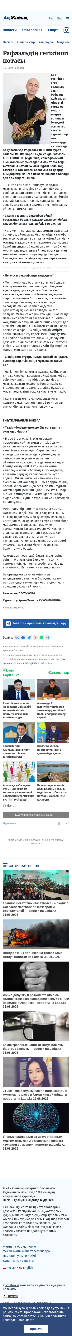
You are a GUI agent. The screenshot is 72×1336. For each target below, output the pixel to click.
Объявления (32, 30)
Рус (51, 18)
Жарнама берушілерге (19, 1246)
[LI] (11, 1277)
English (28, 1267)
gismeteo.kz (11, 1285)
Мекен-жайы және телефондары (26, 1251)
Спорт (53, 30)
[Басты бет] (15, 18)
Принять (36, 1329)
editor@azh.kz (31, 663)
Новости (10, 30)
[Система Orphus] (10, 1296)
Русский (12, 1267)
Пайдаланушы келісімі (19, 1256)
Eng (59, 18)
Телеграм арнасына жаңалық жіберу (39, 623)
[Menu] (67, 19)
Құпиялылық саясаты (18, 1260)
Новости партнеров (21, 865)
